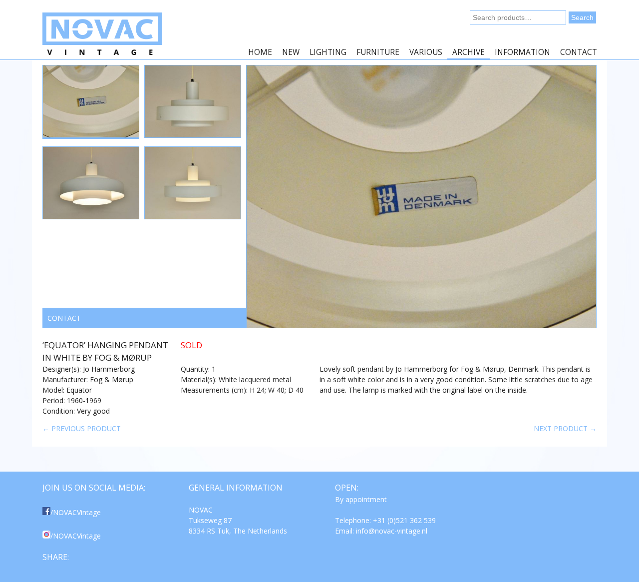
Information (522, 52)
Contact (578, 52)
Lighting (328, 52)
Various (425, 52)
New (291, 52)
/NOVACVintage (75, 512)
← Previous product (81, 428)
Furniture (377, 52)
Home (260, 52)
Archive (468, 52)
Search (582, 17)
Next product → (565, 428)
